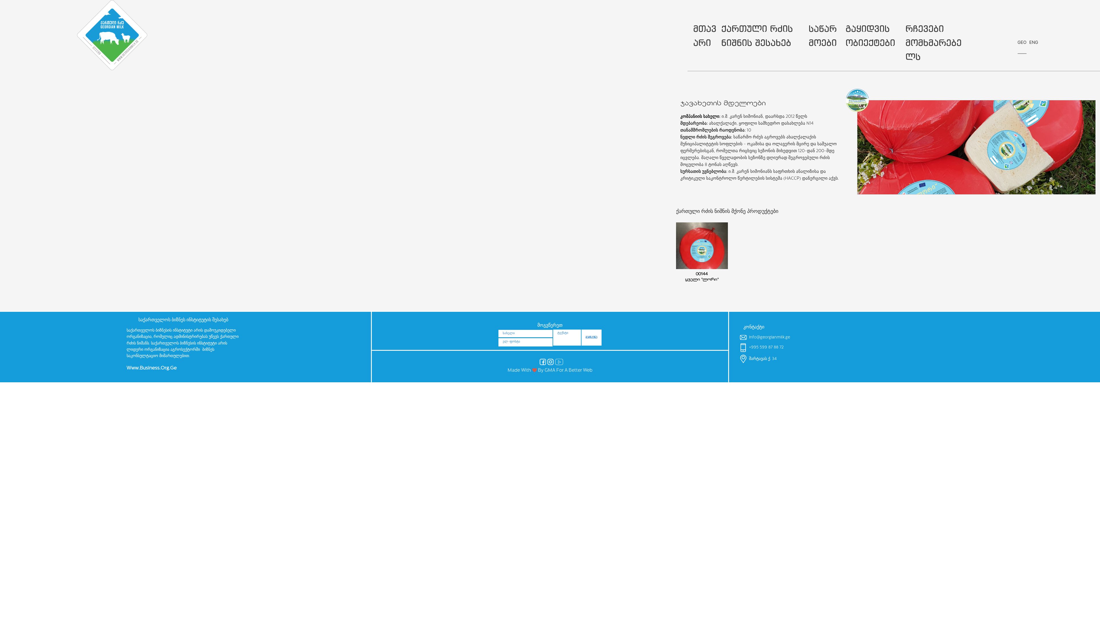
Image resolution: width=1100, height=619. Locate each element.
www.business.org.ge (152, 368)
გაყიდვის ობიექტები (870, 35)
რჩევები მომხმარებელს (933, 42)
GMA (550, 370)
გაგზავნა (591, 337)
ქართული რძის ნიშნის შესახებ (757, 35)
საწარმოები (823, 35)
